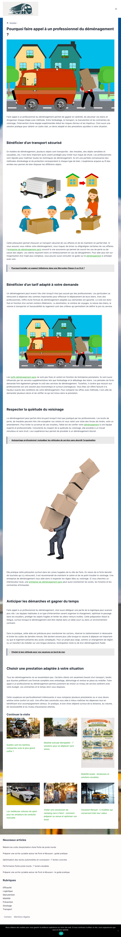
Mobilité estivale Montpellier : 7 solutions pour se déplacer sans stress (59, 746)
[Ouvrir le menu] (116, 9)
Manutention (9, 895)
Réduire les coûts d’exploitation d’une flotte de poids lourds (29, 847)
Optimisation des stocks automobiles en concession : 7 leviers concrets (35, 860)
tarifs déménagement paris (23, 377)
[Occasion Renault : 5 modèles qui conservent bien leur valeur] (97, 793)
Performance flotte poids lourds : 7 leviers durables (26, 866)
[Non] (118, 931)
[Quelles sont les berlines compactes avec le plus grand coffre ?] (23, 728)
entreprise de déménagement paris (24, 249)
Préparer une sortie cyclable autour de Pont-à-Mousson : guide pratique (35, 853)
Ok (61, 933)
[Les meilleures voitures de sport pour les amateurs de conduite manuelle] (23, 794)
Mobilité (6, 898)
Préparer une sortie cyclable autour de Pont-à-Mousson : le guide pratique (36, 872)
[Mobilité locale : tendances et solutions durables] (97, 743)
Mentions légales (22, 917)
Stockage (7, 906)
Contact (7, 917)
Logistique (8, 891)
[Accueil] (7, 23)
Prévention (8, 902)
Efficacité (7, 887)
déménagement (93, 256)
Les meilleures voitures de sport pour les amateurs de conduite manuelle (22, 814)
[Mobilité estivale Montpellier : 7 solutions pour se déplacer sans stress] (60, 727)
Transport (7, 909)
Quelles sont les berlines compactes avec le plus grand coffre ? (21, 748)
